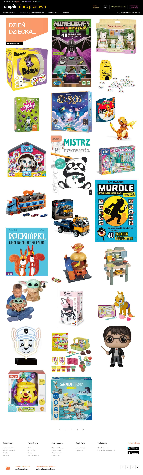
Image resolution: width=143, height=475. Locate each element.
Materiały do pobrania (38, 12)
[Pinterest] (137, 467)
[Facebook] (123, 467)
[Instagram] (132, 467)
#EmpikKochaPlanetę (118, 7)
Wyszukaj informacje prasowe (127, 12)
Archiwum (66, 12)
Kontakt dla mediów (53, 12)
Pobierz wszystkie (13, 43)
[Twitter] (127, 467)
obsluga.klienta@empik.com (45, 469)
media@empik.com (21, 469)
